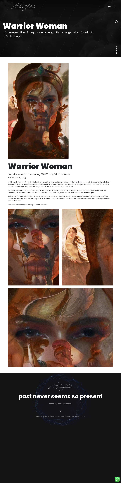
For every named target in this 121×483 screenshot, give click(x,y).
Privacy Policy (70, 416)
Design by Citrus (80, 416)
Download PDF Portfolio (58, 416)
